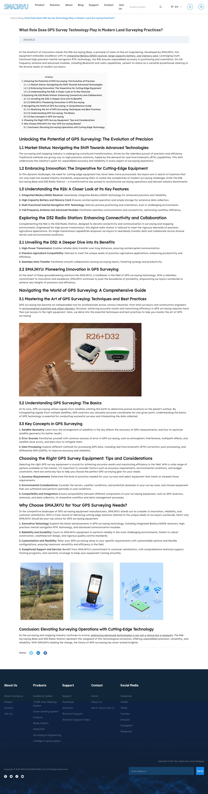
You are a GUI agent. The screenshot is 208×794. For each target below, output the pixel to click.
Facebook (126, 695)
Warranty (67, 707)
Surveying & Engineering (47, 735)
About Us (96, 701)
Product (39, 4)
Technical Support (72, 713)
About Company (13, 695)
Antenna (38, 717)
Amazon (125, 719)
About (69, 4)
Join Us (8, 713)
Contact (108, 4)
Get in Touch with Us (102, 707)
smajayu (49, 77)
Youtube (125, 713)
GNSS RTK (39, 729)
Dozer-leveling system (45, 711)
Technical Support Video (76, 719)
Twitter (124, 701)
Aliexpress (126, 731)
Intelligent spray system (47, 740)
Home (13, 18)
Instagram (126, 725)
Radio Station (41, 723)
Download (68, 701)
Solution (55, 4)
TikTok (123, 707)
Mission (8, 701)
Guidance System (43, 695)
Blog (80, 4)
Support (94, 4)
